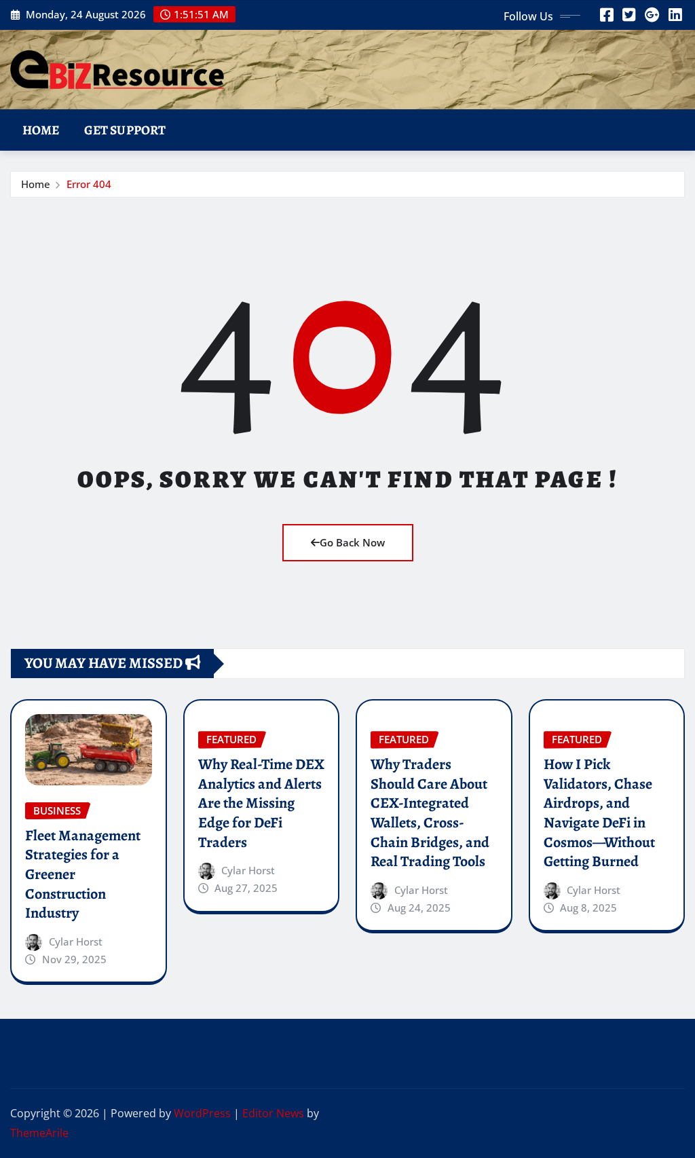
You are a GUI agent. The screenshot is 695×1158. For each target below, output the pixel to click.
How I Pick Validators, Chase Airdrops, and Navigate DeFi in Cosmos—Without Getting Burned (599, 813)
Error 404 (89, 184)
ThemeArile (39, 1132)
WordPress (202, 1113)
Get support (125, 130)
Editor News (273, 1113)
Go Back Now (352, 542)
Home (41, 130)
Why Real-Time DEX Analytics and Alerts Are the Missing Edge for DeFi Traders (261, 803)
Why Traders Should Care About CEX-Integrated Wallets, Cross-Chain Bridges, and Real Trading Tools (430, 813)
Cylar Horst (75, 941)
